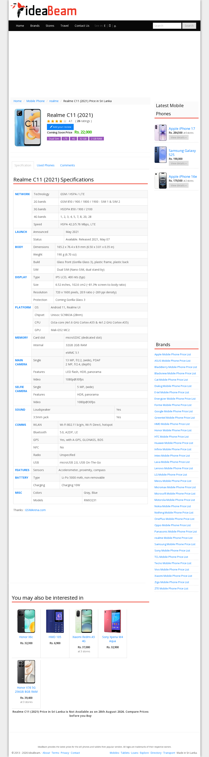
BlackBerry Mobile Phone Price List (176, 367)
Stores (50, 26)
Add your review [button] (62, 126)
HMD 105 (55, 637)
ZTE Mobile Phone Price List (171, 588)
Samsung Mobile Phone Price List (175, 544)
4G (73, 138)
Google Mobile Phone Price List (174, 411)
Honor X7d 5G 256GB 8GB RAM (26, 690)
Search (189, 26)
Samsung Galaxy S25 (182, 152)
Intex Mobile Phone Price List (172, 455)
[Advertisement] (104, 63)
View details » (179, 137)
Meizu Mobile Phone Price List (173, 481)
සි (110, 26)
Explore (144, 753)
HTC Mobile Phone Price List (172, 436)
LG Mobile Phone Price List (171, 474)
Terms (55, 753)
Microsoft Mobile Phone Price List (175, 493)
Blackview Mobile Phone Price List (175, 373)
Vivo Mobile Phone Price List (172, 569)
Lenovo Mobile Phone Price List (174, 468)
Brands (35, 26)
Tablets (125, 753)
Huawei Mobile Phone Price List (174, 443)
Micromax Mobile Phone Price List (175, 487)
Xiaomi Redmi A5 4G (83, 639)
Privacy (65, 753)
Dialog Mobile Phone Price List (173, 386)
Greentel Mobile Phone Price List (175, 417)
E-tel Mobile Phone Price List (172, 392)
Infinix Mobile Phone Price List (173, 449)
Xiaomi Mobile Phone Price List (173, 576)
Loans (134, 753)
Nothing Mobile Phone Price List (174, 512)
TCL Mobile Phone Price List (171, 557)
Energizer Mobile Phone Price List (175, 398)
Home (20, 26)
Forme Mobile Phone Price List (173, 405)
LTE (65, 138)
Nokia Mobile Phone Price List (173, 506)
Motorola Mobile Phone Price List (175, 500)
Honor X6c (26, 637)
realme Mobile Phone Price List (173, 538)
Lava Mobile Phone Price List (172, 462)
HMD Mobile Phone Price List (172, 424)
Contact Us (82, 26)
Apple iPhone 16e (183, 176)
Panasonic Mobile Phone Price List (176, 531)
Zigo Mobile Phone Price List (172, 582)
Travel (64, 26)
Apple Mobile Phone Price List (173, 354)
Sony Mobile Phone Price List (172, 550)
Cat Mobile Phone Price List (171, 379)
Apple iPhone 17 (182, 128)
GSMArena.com (35, 510)
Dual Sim (54, 138)
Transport (169, 753)
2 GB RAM (96, 138)
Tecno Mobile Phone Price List (173, 563)
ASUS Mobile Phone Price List (172, 360)
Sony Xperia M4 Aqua (112, 639)
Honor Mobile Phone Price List (173, 430)
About (46, 753)
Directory (156, 753)
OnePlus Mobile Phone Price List (174, 519)
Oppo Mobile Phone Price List (173, 525)
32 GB (83, 138)
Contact (75, 753)
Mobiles (114, 753)
